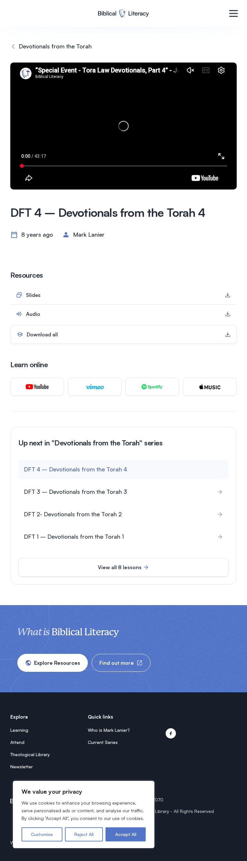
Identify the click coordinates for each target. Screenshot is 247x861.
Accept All (125, 834)
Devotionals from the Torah (55, 46)
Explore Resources (57, 663)
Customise (42, 834)
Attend (17, 742)
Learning (19, 730)
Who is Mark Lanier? (109, 730)
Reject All (84, 834)
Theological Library (30, 754)
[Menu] (233, 13)
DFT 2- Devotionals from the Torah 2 (73, 514)
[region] (83, 814)
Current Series (103, 742)
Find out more (116, 663)
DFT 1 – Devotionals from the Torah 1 (74, 536)
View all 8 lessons (120, 567)
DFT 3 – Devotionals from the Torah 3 (75, 491)
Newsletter (21, 766)
